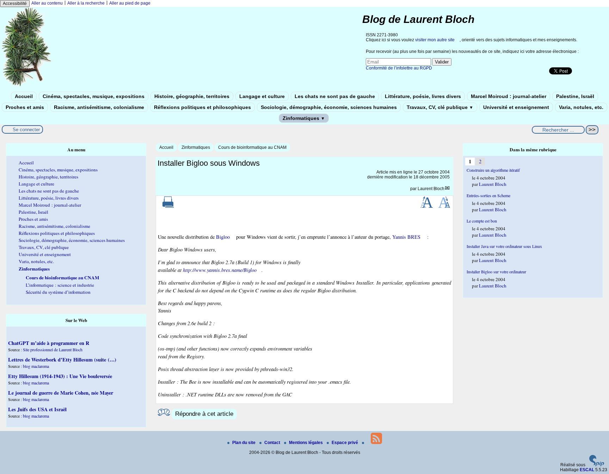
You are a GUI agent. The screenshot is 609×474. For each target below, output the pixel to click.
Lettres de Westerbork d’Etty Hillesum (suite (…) (62, 359)
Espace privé (345, 442)
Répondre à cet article (204, 414)
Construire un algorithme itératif (493, 170)
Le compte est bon (482, 221)
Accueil (24, 96)
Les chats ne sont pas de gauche (335, 96)
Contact (272, 442)
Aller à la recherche (86, 3)
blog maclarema (36, 366)
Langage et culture (262, 96)
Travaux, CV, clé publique (440, 107)
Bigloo (223, 236)
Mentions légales (306, 442)
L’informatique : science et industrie (60, 285)
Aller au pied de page (129, 3)
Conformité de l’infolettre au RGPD (399, 68)
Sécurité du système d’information (58, 292)
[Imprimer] (168, 206)
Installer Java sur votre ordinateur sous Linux (504, 246)
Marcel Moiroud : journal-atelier (508, 96)
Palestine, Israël (575, 96)
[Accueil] (27, 85)
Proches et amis (25, 107)
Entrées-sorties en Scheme (488, 195)
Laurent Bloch (431, 188)
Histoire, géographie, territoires (191, 96)
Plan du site (244, 442)
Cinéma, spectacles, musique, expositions (93, 96)
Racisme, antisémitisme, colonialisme (99, 107)
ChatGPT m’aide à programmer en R (48, 343)
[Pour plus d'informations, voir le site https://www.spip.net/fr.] (596, 464)
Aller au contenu (47, 3)
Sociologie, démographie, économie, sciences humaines (329, 107)
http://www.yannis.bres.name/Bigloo (220, 270)
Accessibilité (15, 3)
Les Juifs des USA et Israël (37, 409)
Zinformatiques (304, 118)
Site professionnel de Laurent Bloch (52, 349)
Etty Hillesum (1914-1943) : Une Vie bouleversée (60, 376)
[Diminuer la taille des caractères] (444, 206)
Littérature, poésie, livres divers (423, 96)
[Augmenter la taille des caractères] (426, 206)
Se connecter (26, 129)
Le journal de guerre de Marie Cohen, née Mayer (60, 392)
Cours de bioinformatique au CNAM (252, 147)
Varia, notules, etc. (581, 107)
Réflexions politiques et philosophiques (202, 107)
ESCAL (587, 469)
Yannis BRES (406, 236)
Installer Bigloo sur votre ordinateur (496, 271)
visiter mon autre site (435, 39)
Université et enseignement (516, 107)
